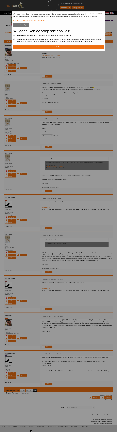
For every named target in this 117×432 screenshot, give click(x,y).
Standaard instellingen (21, 25)
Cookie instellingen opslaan (96, 13)
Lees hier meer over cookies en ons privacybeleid (29, 20)
